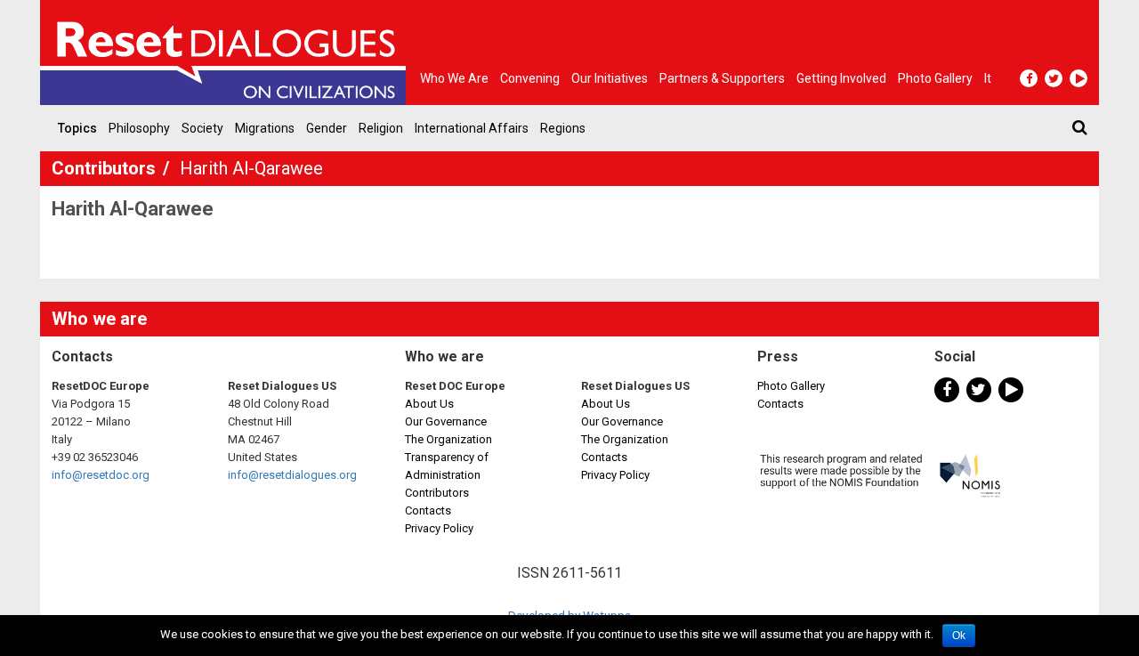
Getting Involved (841, 78)
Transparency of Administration (447, 466)
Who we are (454, 78)
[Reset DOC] (227, 52)
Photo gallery (935, 78)
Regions (563, 128)
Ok (958, 635)
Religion (381, 128)
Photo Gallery (791, 386)
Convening (530, 78)
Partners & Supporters (722, 78)
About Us (429, 403)
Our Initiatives (609, 78)
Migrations (265, 128)
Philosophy (139, 128)
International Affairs (472, 128)
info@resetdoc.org (100, 475)
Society (202, 128)
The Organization (448, 439)
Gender (326, 128)
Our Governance (446, 421)
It (987, 78)
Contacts (428, 510)
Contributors (106, 168)
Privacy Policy (439, 528)
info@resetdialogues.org (292, 475)
